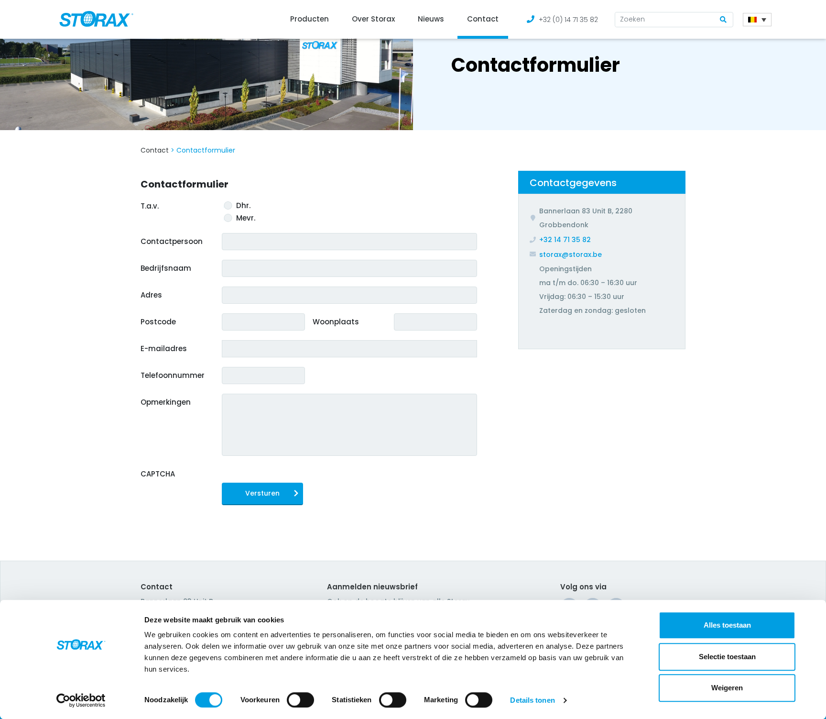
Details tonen (532, 700)
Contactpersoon (172, 241)
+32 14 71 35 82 (565, 239)
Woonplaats (336, 322)
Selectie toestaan (727, 657)
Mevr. (245, 218)
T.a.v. (150, 206)
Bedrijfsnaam (166, 268)
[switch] (300, 700)
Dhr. (243, 205)
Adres (151, 295)
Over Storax (373, 19)
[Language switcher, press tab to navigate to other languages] (757, 19)
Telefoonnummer (173, 375)
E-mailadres (164, 348)
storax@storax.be (570, 254)
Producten (309, 19)
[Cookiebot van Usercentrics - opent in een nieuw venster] (81, 700)
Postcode (158, 322)
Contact (483, 19)
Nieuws (431, 19)
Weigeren (727, 688)
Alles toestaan (727, 625)
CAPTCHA (158, 474)
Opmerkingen (166, 402)
